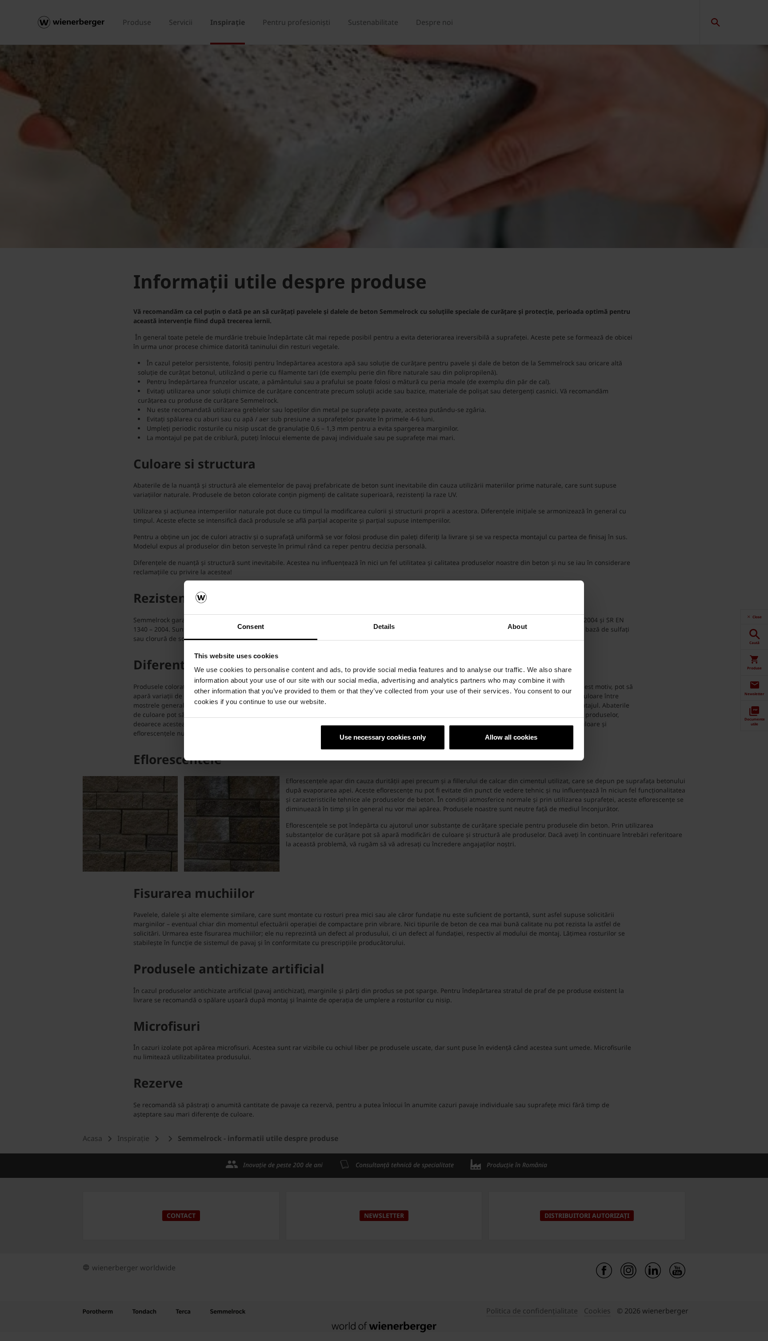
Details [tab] (384, 626)
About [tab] (517, 626)
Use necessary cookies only (383, 737)
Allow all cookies (511, 737)
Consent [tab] (250, 626)
